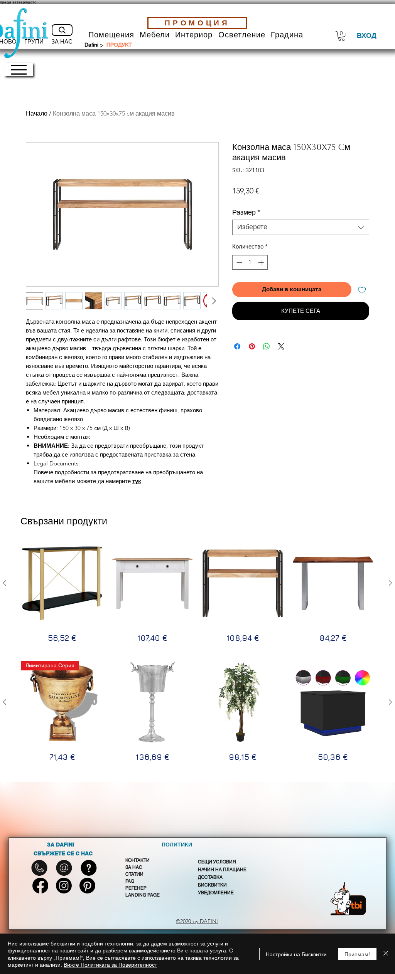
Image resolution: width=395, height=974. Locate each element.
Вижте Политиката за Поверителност (110, 964)
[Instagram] (64, 885)
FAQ (129, 881)
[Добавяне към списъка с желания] (362, 289)
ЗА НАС (133, 867)
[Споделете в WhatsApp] (266, 346)
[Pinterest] (87, 885)
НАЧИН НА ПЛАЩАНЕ (222, 869)
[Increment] (262, 262)
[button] (111, 35)
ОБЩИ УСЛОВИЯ (217, 862)
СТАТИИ (134, 874)
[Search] (62, 30)
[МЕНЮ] (18, 69)
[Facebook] (40, 885)
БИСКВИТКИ (212, 885)
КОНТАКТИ (137, 860)
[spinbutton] (250, 262)
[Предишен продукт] (4, 583)
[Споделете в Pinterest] (252, 346)
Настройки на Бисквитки (296, 954)
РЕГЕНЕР (136, 888)
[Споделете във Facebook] (237, 346)
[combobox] (300, 227)
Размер (246, 212)
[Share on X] (281, 346)
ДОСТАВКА (210, 877)
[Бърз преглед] (62, 583)
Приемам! (357, 954)
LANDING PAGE (142, 895)
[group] (197, 593)
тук (136, 481)
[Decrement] (238, 262)
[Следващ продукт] (390, 583)
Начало (36, 113)
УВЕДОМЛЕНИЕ (216, 892)
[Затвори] (385, 954)
